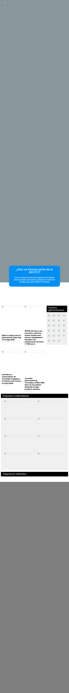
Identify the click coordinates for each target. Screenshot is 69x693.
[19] (59, 320)
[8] (59, 331)
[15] (49, 320)
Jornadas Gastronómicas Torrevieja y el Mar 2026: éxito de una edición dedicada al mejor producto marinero (35, 383)
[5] (54, 315)
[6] (59, 325)
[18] (49, 315)
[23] (54, 320)
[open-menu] (64, 2)
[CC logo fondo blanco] (54, 341)
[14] (54, 331)
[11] (49, 325)
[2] (64, 331)
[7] (59, 315)
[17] (49, 331)
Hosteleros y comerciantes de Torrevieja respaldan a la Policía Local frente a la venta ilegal (11, 378)
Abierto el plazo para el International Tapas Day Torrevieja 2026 (11, 337)
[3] (64, 325)
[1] (49, 336)
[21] (64, 315)
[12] (64, 320)
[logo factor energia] (59, 341)
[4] (51, 425)
